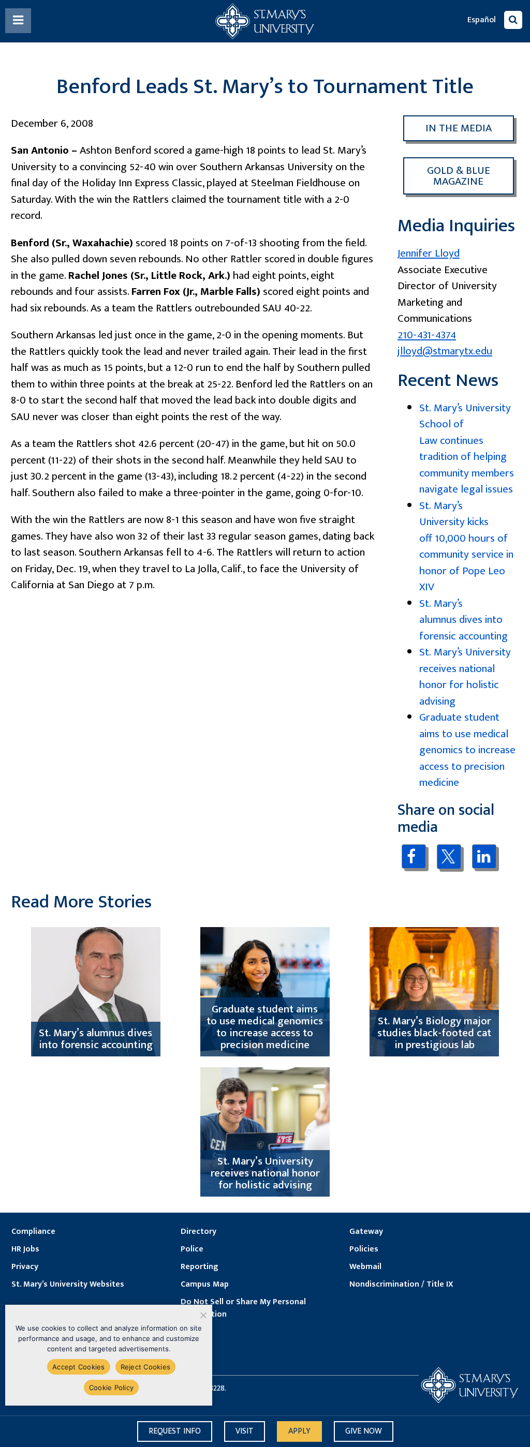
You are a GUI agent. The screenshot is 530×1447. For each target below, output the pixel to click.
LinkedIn (484, 856)
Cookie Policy (111, 1387)
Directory (198, 1232)
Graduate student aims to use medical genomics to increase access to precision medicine (467, 750)
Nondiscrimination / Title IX (401, 1284)
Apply (299, 1431)
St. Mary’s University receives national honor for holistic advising (465, 676)
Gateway (366, 1232)
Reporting (199, 1267)
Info (175, 1431)
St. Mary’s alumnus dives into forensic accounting (463, 619)
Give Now (363, 1431)
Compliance (33, 1232)
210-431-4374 (427, 335)
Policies (363, 1249)
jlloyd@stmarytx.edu (445, 351)
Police (192, 1249)
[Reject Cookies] (202, 1315)
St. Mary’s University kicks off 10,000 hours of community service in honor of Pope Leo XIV (466, 546)
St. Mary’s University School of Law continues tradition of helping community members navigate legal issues (466, 449)
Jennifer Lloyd (429, 253)
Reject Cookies (146, 1367)
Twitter (449, 856)
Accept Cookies (78, 1367)
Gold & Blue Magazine (458, 175)
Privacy (24, 1267)
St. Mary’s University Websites (67, 1284)
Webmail (365, 1267)
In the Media (458, 128)
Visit (244, 1431)
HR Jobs (25, 1249)
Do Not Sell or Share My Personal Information (243, 1308)
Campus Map (205, 1284)
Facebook (414, 856)
